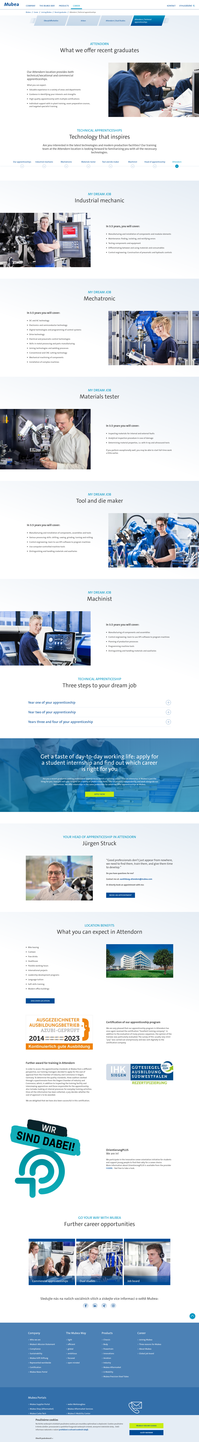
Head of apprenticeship (154, 161)
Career (36, 12)
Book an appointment (120, 895)
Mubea (28, 12)
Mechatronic (66, 161)
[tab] (99, 702)
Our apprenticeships (22, 161)
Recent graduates (61, 12)
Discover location (40, 1000)
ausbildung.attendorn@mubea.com (136, 879)
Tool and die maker (110, 161)
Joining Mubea (46, 12)
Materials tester (88, 161)
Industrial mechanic (44, 161)
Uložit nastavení (146, 1433)
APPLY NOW (99, 794)
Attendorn (176, 161)
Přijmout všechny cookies (146, 1426)
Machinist (132, 161)
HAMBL (109, 1168)
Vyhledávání (185, 5)
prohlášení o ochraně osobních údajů (73, 1429)
